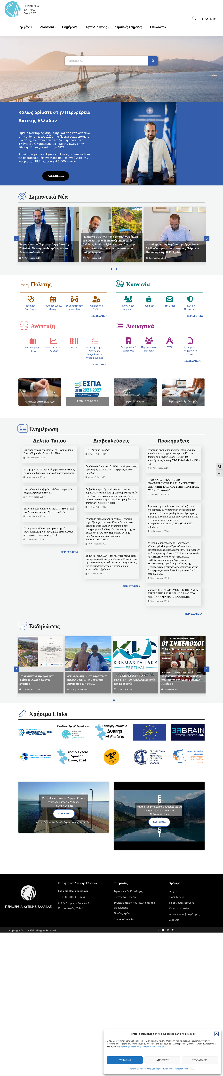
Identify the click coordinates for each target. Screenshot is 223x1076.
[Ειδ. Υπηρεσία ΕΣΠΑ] (33, 341)
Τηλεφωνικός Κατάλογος (128, 891)
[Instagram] (215, 17)
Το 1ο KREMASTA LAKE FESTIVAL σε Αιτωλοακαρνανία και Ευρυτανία (134, 679)
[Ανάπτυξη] (24, 325)
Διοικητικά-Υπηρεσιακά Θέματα (190, 350)
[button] (216, 1033)
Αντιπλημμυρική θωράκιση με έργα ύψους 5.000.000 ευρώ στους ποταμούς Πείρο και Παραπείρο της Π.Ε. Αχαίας (172, 248)
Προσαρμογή (200, 1060)
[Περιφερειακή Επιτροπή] (149, 340)
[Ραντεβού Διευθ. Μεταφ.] (53, 299)
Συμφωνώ (125, 1060)
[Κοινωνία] (120, 284)
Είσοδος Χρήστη (123, 913)
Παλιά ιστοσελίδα (124, 919)
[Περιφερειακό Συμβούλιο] (128, 340)
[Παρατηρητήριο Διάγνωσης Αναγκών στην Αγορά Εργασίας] (94, 341)
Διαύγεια (174, 919)
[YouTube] (211, 17)
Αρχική (173, 891)
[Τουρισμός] (149, 299)
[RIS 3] (74, 341)
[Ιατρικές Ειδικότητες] (31, 299)
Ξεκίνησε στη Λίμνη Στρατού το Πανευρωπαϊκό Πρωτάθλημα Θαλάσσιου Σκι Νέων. (87, 679)
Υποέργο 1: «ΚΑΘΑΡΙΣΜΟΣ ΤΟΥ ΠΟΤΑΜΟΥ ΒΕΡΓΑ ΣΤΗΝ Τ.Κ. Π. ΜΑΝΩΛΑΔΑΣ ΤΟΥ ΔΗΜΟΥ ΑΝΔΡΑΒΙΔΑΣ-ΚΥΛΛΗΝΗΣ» (173, 593)
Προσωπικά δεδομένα (182, 902)
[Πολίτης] (24, 284)
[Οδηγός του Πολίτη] (96, 299)
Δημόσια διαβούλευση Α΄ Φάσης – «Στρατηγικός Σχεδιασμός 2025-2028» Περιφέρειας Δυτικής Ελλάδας (111, 469)
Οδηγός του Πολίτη (125, 897)
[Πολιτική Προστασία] (190, 299)
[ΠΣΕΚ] (169, 340)
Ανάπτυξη (43, 326)
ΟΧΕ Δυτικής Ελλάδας (98, 450)
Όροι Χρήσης (176, 897)
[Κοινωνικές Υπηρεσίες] (128, 299)
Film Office (169, 305)
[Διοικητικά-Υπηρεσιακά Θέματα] (190, 340)
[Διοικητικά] (120, 325)
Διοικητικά (140, 326)
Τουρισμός (149, 305)
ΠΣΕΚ (170, 347)
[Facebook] (203, 17)
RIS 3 (74, 347)
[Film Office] (169, 299)
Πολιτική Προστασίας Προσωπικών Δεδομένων (142, 1046)
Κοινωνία (138, 284)
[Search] (153, 61)
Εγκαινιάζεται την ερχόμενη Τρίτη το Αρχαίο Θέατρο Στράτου (36, 679)
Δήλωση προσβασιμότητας (184, 914)
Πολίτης (41, 284)
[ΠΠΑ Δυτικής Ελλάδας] (53, 341)
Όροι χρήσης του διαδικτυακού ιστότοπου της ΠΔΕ (170, 1069)
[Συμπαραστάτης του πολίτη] (74, 299)
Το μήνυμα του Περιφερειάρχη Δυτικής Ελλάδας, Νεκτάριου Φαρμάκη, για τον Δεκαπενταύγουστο (44, 248)
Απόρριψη (162, 1060)
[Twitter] (207, 17)
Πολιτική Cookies (137, 1069)
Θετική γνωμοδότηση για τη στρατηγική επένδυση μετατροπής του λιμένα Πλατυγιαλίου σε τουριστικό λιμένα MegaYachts (48, 531)
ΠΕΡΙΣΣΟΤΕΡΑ (69, 552)
